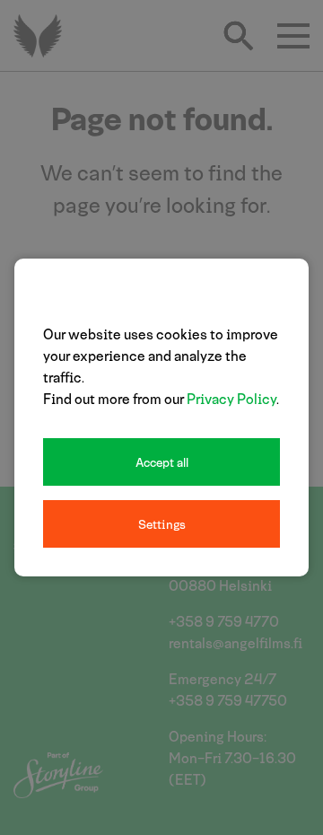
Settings (162, 524)
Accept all (161, 462)
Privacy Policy (231, 398)
